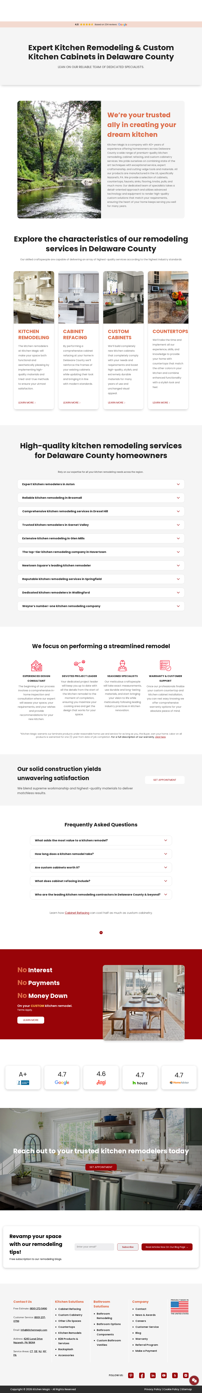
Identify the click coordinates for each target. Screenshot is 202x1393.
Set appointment (101, 1167)
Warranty (141, 1339)
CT (31, 1351)
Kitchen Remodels (69, 1333)
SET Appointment (164, 780)
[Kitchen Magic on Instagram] (186, 1375)
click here (160, 737)
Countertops (66, 1327)
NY (44, 1351)
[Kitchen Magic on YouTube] (164, 1375)
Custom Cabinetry (70, 1315)
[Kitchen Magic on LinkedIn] (153, 1375)
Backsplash (65, 1349)
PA (15, 1355)
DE (35, 1351)
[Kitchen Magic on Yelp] (175, 1375)
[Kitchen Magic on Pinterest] (131, 1375)
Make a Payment (146, 1351)
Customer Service (147, 1327)
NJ (40, 1351)
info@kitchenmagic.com (34, 1330)
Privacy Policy (152, 1389)
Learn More (31, 1020)
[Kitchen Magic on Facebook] (142, 1375)
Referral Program (146, 1345)
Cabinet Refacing (77, 913)
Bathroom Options (109, 1324)
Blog (138, 1333)
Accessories (66, 1355)
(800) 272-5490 (38, 1308)
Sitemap (186, 1389)
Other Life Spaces (69, 1321)
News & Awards (145, 1315)
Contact (140, 1309)
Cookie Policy (171, 1389)
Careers (140, 1321)
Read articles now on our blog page (167, 1247)
